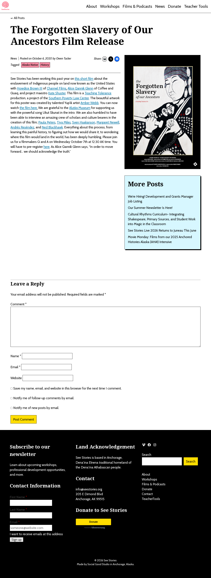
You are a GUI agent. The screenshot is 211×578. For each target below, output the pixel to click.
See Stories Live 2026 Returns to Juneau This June (162, 230)
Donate (174, 6)
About (91, 6)
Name (16, 356)
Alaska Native (30, 65)
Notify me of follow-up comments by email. (43, 398)
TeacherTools (151, 499)
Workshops (110, 6)
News (160, 6)
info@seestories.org (89, 489)
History (45, 65)
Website (16, 378)
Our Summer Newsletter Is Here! (150, 208)
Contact (147, 494)
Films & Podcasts (137, 6)
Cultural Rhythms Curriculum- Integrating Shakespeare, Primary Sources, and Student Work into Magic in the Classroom (161, 219)
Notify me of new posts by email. (36, 408)
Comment (19, 304)
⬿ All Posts (18, 18)
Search (146, 455)
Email (15, 367)
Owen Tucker (63, 58)
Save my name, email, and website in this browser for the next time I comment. (67, 388)
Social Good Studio (98, 564)
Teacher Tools (196, 6)
